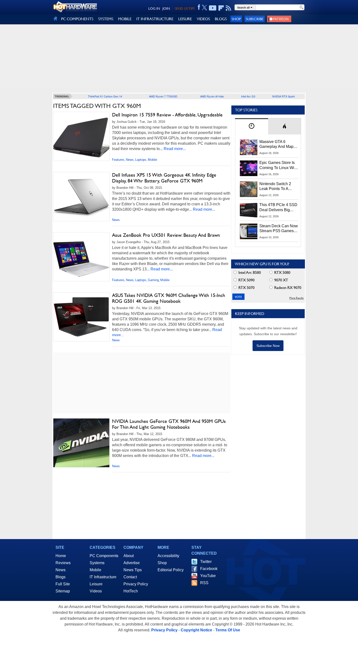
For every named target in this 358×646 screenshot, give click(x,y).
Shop (236, 19)
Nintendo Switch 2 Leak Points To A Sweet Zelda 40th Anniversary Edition (276, 186)
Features (118, 160)
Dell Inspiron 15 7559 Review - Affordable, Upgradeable (167, 115)
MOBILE (125, 19)
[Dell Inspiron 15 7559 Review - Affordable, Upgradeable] (81, 137)
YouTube (208, 576)
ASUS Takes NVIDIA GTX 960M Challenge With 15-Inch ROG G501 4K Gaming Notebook (168, 298)
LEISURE (185, 19)
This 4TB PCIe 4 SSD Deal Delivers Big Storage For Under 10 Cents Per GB (278, 207)
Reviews (63, 563)
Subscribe (255, 19)
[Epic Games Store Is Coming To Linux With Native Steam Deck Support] (248, 168)
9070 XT (280, 280)
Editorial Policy (171, 570)
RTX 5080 (281, 272)
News (130, 160)
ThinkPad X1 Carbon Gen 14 (105, 96)
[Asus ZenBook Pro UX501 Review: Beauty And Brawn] (81, 257)
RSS (204, 583)
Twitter (206, 562)
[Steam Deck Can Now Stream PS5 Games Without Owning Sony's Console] (248, 231)
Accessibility (168, 556)
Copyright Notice (196, 630)
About (128, 556)
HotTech (130, 591)
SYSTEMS (105, 19)
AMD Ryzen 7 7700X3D (163, 96)
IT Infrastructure (103, 577)
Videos (96, 591)
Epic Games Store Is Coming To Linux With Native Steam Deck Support (278, 165)
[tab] (251, 126)
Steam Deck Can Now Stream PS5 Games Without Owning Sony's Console (278, 229)
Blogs (61, 577)
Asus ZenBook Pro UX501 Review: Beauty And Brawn (166, 235)
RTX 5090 (245, 280)
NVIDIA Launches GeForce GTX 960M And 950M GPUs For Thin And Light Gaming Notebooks (169, 424)
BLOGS (221, 19)
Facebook (208, 569)
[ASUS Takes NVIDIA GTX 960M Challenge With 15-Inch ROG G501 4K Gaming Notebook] (81, 317)
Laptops (140, 160)
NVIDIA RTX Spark (283, 96)
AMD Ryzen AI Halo (212, 96)
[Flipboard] (221, 8)
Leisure (96, 584)
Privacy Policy (135, 584)
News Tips (132, 570)
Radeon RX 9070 (287, 287)
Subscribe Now (268, 346)
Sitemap (63, 591)
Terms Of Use (227, 630)
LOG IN (154, 8)
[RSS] (228, 8)
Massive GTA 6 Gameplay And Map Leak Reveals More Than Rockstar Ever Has (276, 144)
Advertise (131, 563)
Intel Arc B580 (249, 272)
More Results (296, 298)
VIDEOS (203, 19)
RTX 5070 (245, 287)
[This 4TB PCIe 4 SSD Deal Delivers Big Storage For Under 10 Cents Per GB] (248, 210)
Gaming (153, 280)
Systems (97, 563)
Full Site (63, 584)
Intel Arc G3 (248, 96)
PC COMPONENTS (77, 19)
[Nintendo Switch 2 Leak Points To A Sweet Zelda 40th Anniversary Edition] (248, 189)
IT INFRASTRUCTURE (154, 19)
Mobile (152, 160)
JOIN (166, 8)
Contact (130, 577)
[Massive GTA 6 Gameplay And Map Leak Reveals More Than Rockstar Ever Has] (248, 147)
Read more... (175, 149)
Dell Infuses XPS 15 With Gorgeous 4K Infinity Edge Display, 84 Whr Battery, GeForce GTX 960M (164, 178)
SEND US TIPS (185, 8)
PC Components (104, 556)
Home (61, 556)
